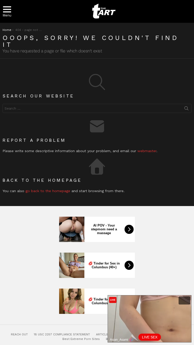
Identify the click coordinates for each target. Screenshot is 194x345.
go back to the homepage (48, 191)
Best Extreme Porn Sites (81, 339)
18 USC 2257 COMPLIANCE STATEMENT (62, 334)
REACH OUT (19, 334)
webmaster (146, 151)
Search (186, 109)
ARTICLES (103, 334)
